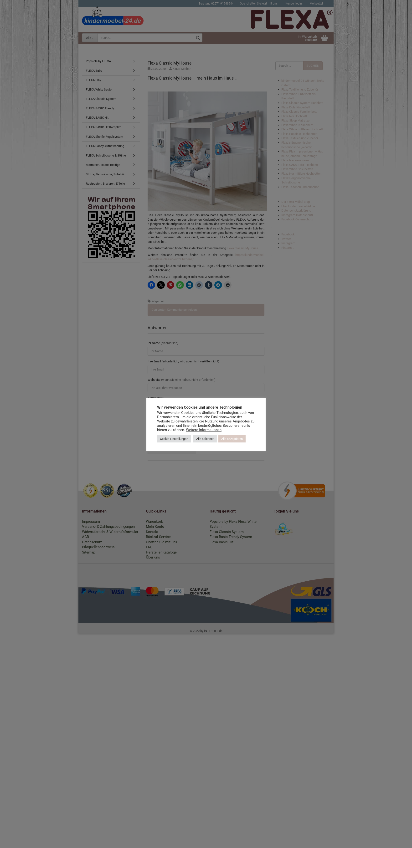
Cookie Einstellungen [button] (174, 439)
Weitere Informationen (203, 430)
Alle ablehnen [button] (205, 439)
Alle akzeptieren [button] (232, 439)
